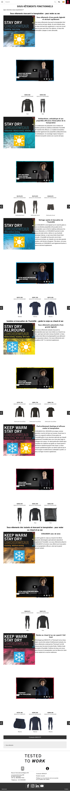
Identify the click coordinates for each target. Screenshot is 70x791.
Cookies (66, 789)
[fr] (68, 2)
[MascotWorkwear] (28, 786)
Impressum (4, 789)
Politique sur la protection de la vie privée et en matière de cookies (47, 778)
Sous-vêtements (9, 745)
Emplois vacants (40, 776)
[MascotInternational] (42, 786)
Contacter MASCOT (35, 737)
